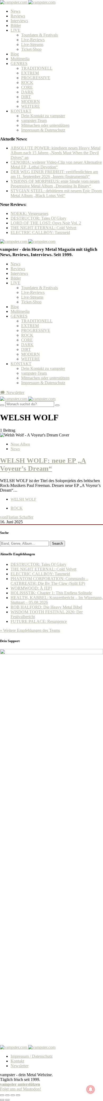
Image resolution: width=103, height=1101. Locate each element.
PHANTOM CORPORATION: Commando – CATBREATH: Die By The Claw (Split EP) (49, 581)
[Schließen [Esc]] (2, 1095)
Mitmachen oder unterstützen (45, 125)
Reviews (18, 16)
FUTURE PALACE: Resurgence (39, 621)
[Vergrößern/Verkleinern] (18, 1095)
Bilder (16, 25)
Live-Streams (32, 44)
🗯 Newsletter (12, 392)
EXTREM (30, 73)
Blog (15, 54)
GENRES (19, 63)
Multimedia (20, 59)
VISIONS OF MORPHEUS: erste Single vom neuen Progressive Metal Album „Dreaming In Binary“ (55, 183)
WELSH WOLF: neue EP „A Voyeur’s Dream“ (43, 464)
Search (57, 543)
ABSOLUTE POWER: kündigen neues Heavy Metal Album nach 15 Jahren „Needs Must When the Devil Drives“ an (55, 153)
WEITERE (30, 106)
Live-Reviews (33, 39)
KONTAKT (21, 111)
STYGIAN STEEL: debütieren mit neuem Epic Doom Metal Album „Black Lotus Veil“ (56, 193)
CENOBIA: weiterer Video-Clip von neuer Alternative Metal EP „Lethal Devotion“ (56, 164)
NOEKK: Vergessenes (29, 213)
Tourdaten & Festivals (39, 35)
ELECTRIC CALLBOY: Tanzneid (40, 232)
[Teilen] (7, 1095)
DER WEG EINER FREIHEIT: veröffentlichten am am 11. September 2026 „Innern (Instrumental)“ (54, 174)
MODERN (30, 101)
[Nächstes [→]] (7, 1100)
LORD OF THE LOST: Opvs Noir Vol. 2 (46, 223)
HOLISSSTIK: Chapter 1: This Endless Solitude (51, 593)
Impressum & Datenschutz (43, 130)
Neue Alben (20, 444)
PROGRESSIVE (35, 78)
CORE (27, 87)
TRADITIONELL (37, 68)
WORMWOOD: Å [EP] (31, 588)
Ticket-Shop (31, 49)
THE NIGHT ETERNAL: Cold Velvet (43, 227)
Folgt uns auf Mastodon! (20, 1089)
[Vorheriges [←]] (2, 1100)
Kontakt (17, 1061)
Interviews (19, 20)
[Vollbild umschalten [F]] (13, 1095)
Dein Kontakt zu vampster (43, 116)
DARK (27, 92)
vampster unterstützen (20, 1084)
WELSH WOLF (23, 499)
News (15, 11)
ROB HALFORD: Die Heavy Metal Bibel (46, 607)
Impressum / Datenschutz (32, 1056)
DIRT (26, 97)
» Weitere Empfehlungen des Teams (30, 630)
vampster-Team (34, 120)
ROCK (27, 82)
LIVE (15, 30)
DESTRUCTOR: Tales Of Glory (38, 218)
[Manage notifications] (90, 1089)
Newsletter (20, 1066)
